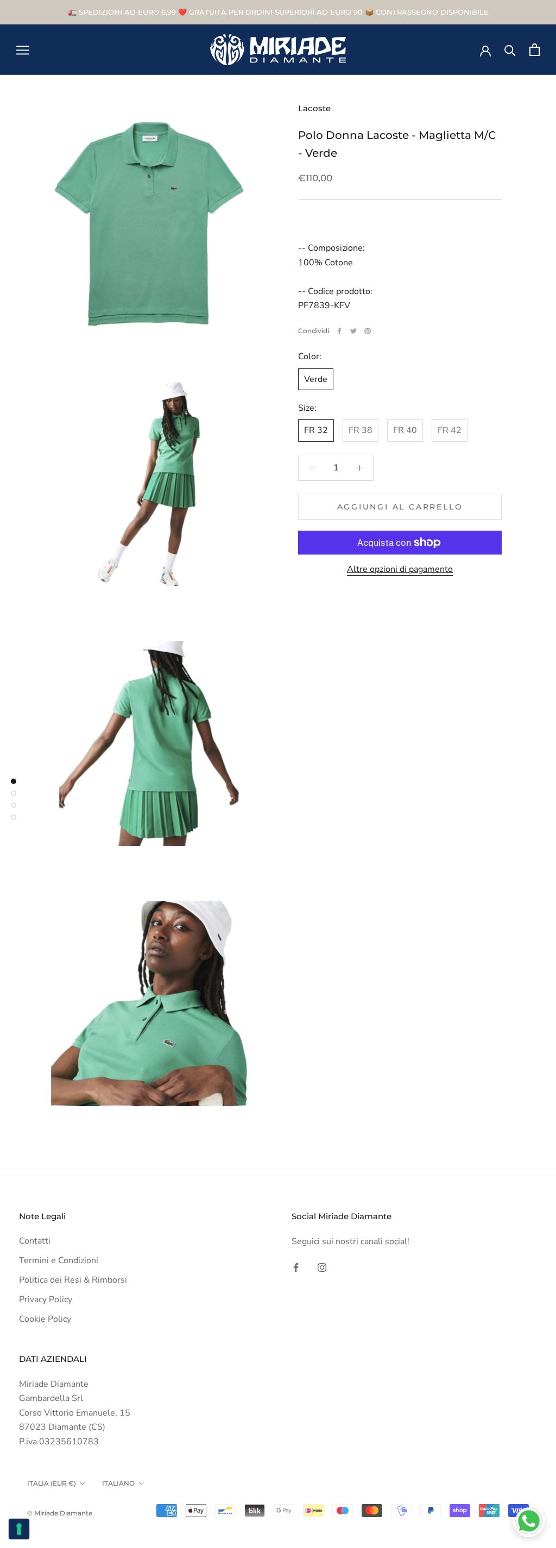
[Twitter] (353, 331)
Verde (315, 379)
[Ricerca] (510, 49)
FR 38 (360, 430)
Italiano (118, 1483)
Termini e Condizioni (58, 1260)
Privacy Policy (45, 1299)
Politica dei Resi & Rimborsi (73, 1280)
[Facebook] (339, 331)
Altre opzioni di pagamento (400, 569)
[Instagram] (322, 1267)
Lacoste (314, 108)
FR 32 (316, 430)
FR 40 (405, 430)
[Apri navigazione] (22, 50)
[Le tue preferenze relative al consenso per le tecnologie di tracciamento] (19, 1529)
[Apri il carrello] (534, 49)
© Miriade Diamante (59, 1513)
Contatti (34, 1241)
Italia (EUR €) (51, 1483)
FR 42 (450, 430)
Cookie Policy (45, 1319)
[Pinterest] (367, 331)
